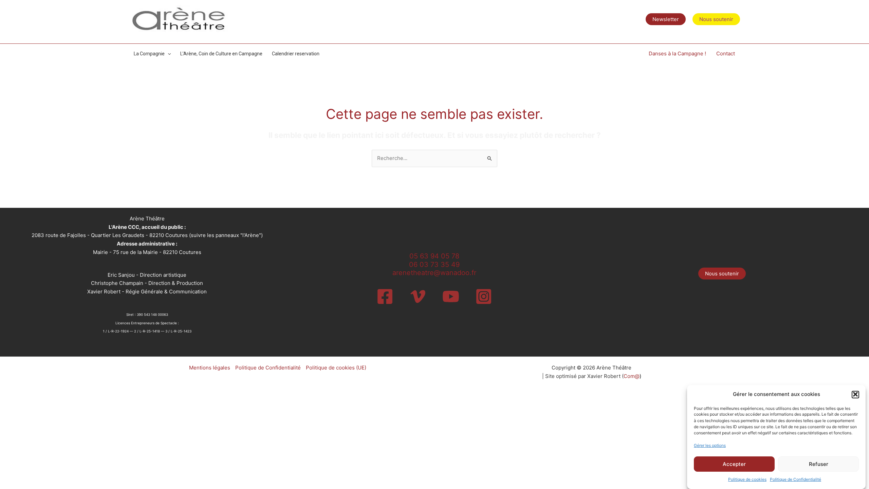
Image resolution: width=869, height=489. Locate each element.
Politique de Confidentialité (795, 479)
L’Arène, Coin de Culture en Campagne (221, 53)
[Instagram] (484, 296)
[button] (855, 394)
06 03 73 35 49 (434, 264)
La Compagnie (149, 53)
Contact (725, 53)
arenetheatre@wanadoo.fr (434, 273)
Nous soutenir (722, 273)
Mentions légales (209, 367)
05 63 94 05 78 (434, 256)
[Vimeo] (418, 296)
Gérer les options (710, 445)
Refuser (818, 464)
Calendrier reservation (295, 53)
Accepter (734, 464)
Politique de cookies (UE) (336, 367)
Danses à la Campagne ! (677, 53)
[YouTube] (451, 296)
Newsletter (665, 19)
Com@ (632, 376)
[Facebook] (385, 296)
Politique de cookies (747, 479)
